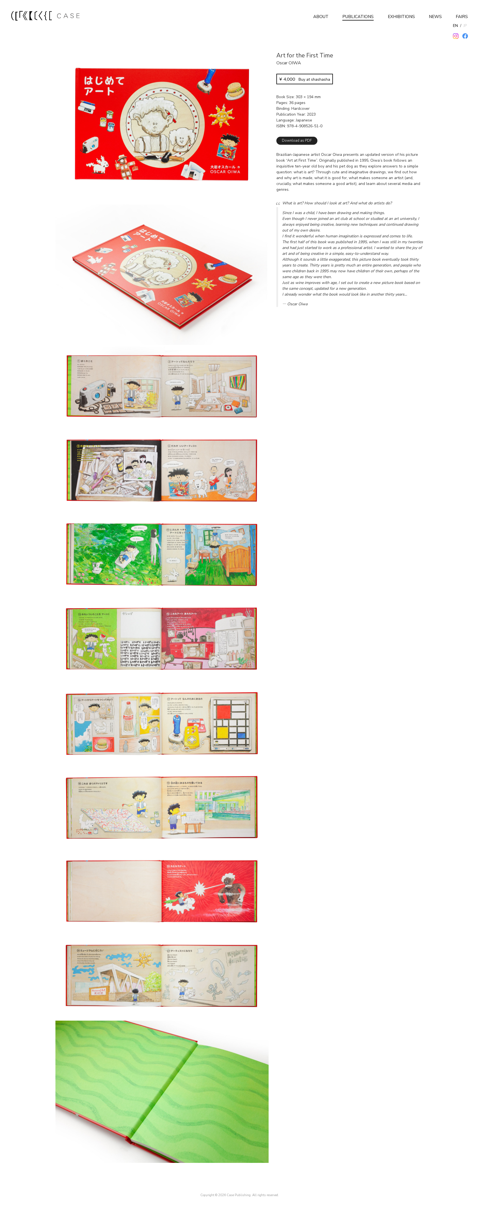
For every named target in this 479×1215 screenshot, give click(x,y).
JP (465, 25)
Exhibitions (401, 16)
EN (455, 25)
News (435, 16)
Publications (358, 16)
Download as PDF (297, 140)
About (320, 16)
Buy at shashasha (304, 79)
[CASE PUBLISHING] (45, 16)
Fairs (462, 16)
